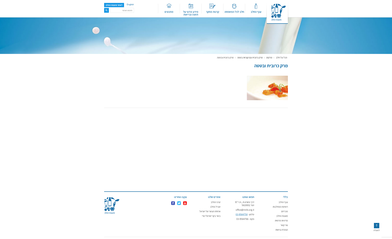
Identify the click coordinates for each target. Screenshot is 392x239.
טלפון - (245, 214)
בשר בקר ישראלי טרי (211, 216)
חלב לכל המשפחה (234, 11)
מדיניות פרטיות (281, 220)
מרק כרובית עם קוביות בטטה (250, 57)
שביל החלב (215, 206)
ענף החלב (256, 11)
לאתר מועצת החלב (114, 5)
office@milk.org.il (245, 209)
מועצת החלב (282, 216)
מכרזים (284, 211)
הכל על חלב (281, 57)
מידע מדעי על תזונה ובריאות (190, 13)
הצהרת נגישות (281, 229)
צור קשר (284, 225)
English (130, 4)
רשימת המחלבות (280, 206)
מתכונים (169, 11)
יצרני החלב (216, 202)
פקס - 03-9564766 (245, 219)
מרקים (269, 57)
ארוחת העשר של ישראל (210, 211)
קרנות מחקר (212, 11)
